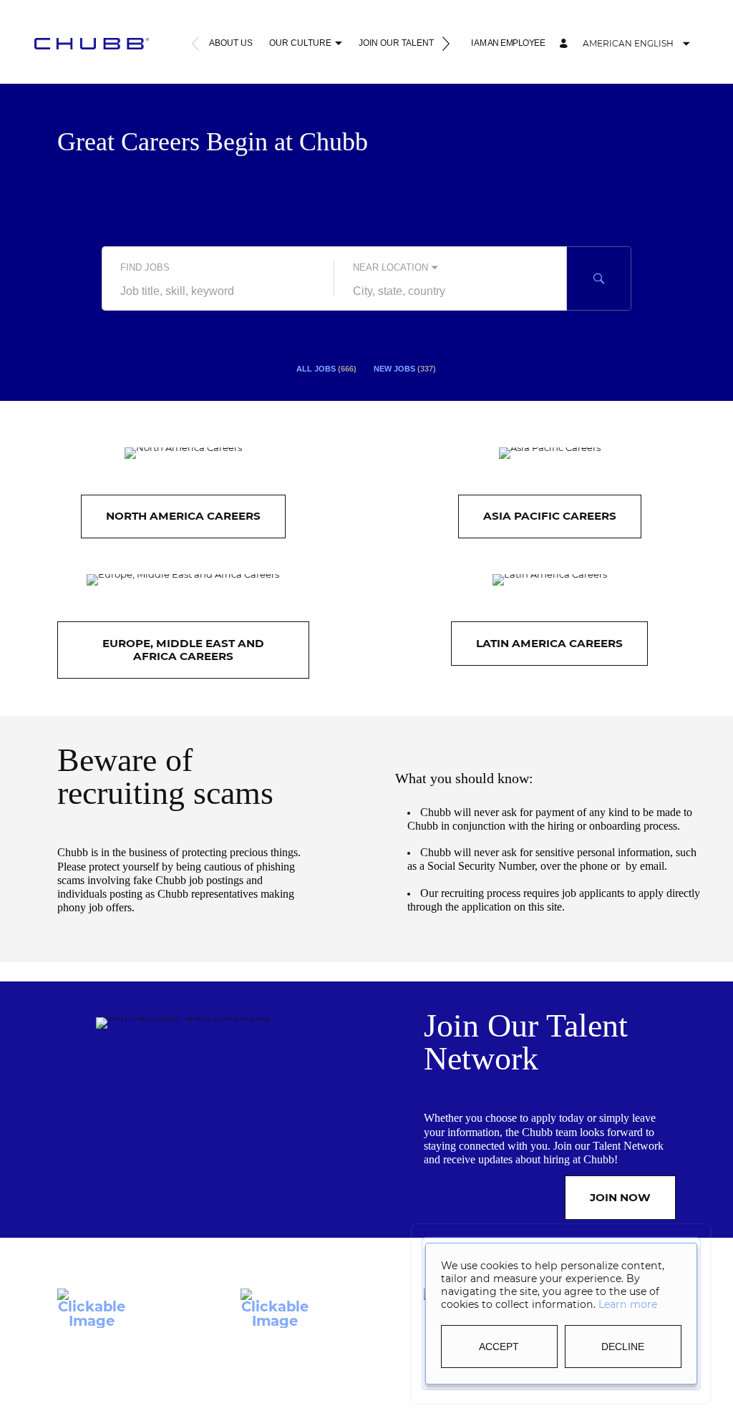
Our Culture (300, 43)
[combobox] (218, 291)
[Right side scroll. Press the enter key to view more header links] (446, 45)
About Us (231, 43)
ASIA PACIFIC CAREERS (549, 516)
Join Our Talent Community (424, 43)
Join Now (620, 1197)
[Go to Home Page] (91, 43)
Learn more (627, 1304)
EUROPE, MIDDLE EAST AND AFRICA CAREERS (183, 649)
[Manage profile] (565, 44)
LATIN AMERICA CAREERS (549, 643)
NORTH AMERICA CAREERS (183, 516)
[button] (338, 44)
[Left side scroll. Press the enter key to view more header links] (195, 45)
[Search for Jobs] (599, 278)
